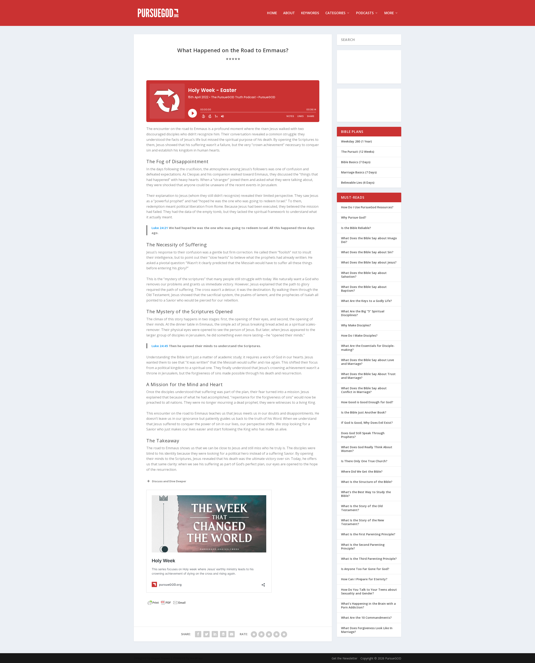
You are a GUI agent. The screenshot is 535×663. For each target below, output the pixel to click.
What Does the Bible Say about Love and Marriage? (367, 362)
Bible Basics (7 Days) (355, 162)
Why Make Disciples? (356, 325)
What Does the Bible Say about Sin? (367, 252)
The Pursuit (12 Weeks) (357, 152)
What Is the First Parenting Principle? (368, 534)
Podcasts (365, 13)
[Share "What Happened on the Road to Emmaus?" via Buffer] (223, 634)
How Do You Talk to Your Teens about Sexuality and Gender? (369, 591)
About (289, 13)
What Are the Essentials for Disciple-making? (368, 347)
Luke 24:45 (160, 346)
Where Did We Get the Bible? (361, 471)
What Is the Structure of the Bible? (366, 482)
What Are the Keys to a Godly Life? (366, 301)
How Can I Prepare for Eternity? (364, 579)
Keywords (310, 13)
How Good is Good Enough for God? (367, 402)
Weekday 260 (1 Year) (356, 141)
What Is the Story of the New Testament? (362, 522)
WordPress (196, 658)
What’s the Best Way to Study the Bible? (366, 494)
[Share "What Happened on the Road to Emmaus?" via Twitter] (206, 634)
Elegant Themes (160, 658)
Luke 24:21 (160, 228)
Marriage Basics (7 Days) (359, 172)
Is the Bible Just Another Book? (363, 412)
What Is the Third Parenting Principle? (369, 559)
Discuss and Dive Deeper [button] (169, 481)
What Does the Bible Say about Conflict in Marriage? (364, 390)
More (389, 13)
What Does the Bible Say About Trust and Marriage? (368, 376)
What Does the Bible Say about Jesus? (368, 262)
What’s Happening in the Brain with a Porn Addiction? (368, 605)
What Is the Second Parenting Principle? (363, 546)
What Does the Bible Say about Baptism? (364, 289)
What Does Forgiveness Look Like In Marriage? (366, 630)
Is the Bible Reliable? (356, 228)
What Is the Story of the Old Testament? (362, 508)
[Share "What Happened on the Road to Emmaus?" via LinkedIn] (215, 634)
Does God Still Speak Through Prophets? (363, 435)
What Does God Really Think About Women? (366, 449)
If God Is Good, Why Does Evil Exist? (367, 423)
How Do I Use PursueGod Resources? (367, 207)
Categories (335, 13)
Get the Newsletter (344, 658)
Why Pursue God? (353, 217)
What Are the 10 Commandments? (366, 618)
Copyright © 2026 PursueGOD (380, 658)
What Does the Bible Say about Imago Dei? (369, 240)
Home (272, 13)
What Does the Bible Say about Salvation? (364, 275)
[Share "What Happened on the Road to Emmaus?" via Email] (231, 634)
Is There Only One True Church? (364, 461)
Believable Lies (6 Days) (357, 183)
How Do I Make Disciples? (359, 335)
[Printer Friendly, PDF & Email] (166, 602)
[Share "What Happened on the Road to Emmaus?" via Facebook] (198, 634)
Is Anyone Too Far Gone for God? (365, 569)
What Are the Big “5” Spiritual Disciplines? (362, 313)
